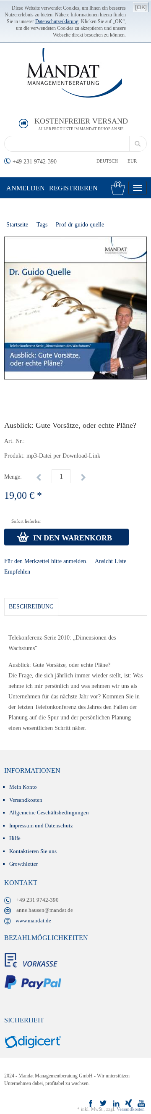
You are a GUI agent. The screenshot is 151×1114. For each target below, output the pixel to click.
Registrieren (73, 188)
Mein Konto (23, 787)
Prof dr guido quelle (80, 224)
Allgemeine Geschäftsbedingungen (49, 812)
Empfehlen (17, 572)
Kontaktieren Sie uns (33, 851)
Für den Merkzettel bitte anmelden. (46, 561)
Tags (41, 224)
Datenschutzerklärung (56, 21)
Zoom (8, 244)
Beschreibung (31, 606)
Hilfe (15, 838)
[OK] (141, 7)
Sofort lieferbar (26, 521)
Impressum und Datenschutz (41, 825)
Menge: (13, 477)
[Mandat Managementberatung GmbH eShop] (76, 73)
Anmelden (25, 188)
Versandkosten (25, 800)
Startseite (17, 224)
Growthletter (23, 864)
